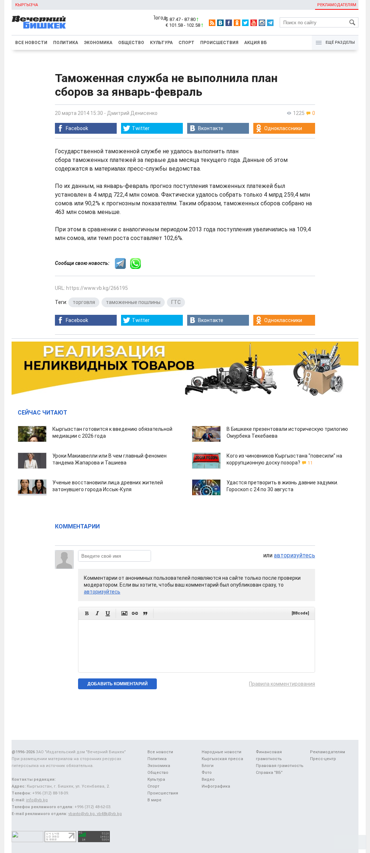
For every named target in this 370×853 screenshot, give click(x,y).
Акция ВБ (255, 42)
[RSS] (212, 23)
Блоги (208, 765)
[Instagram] (262, 23)
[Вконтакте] (220, 23)
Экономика (98, 42)
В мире (154, 800)
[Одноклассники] (237, 23)
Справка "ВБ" (269, 772)
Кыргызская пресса (222, 758)
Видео (208, 779)
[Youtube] (253, 23)
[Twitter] (245, 23)
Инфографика (216, 786)
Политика (65, 42)
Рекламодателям (336, 5)
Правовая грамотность (280, 765)
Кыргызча (26, 5)
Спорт (186, 42)
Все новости (31, 42)
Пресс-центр (323, 758)
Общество (131, 42)
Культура (161, 42)
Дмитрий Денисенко (132, 113)
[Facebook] (228, 23)
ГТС (176, 302)
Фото (207, 772)
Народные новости (221, 752)
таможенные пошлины (133, 302)
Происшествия (219, 42)
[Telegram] (270, 23)
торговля (84, 302)
